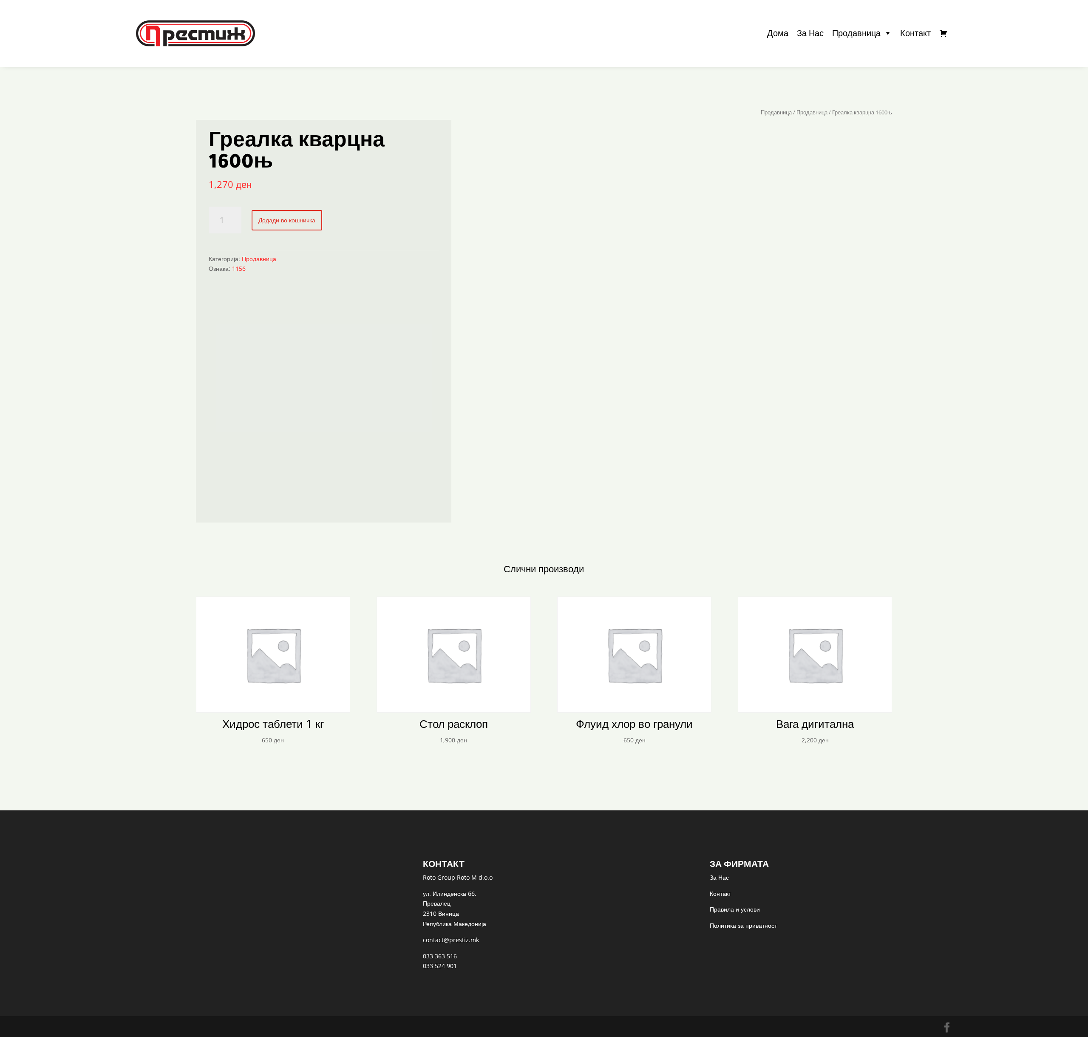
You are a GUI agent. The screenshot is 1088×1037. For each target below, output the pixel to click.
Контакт (915, 33)
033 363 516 (440, 956)
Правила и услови (735, 909)
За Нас (810, 33)
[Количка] (943, 33)
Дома (777, 33)
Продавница (856, 33)
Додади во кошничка (286, 220)
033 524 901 (440, 966)
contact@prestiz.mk (451, 940)
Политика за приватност (743, 925)
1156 (239, 268)
